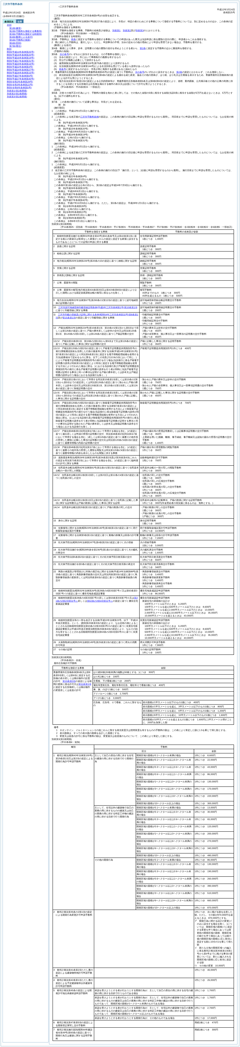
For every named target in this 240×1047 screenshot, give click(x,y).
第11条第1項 (85, 684)
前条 (73, 39)
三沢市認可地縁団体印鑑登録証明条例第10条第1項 (97, 307)
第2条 (143, 48)
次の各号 (64, 54)
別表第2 (127, 30)
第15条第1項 (69, 317)
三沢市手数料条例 (89, 116)
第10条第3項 (69, 681)
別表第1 (116, 30)
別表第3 (140, 30)
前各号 (62, 69)
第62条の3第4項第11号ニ (100, 601)
